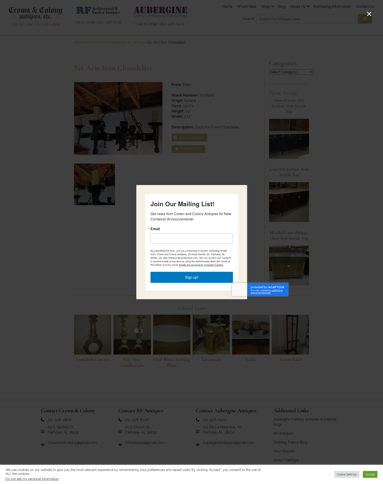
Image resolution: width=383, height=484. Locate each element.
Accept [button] (370, 474)
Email (155, 229)
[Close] (369, 14)
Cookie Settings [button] (347, 474)
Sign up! (191, 277)
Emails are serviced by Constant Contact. (201, 264)
